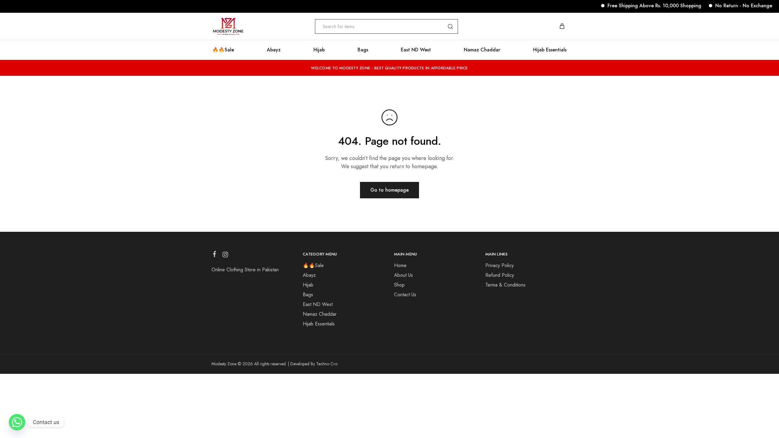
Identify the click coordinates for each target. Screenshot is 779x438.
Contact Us (405, 294)
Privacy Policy (499, 265)
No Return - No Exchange (735, 5)
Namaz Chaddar (482, 50)
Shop (399, 284)
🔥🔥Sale (223, 50)
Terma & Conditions (505, 284)
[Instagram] (225, 255)
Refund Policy (499, 275)
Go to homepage (389, 189)
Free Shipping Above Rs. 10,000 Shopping (646, 5)
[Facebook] (214, 255)
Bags (363, 50)
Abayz (274, 50)
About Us (403, 275)
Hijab (319, 50)
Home (400, 265)
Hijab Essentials (550, 50)
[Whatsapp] (17, 422)
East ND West (416, 50)
